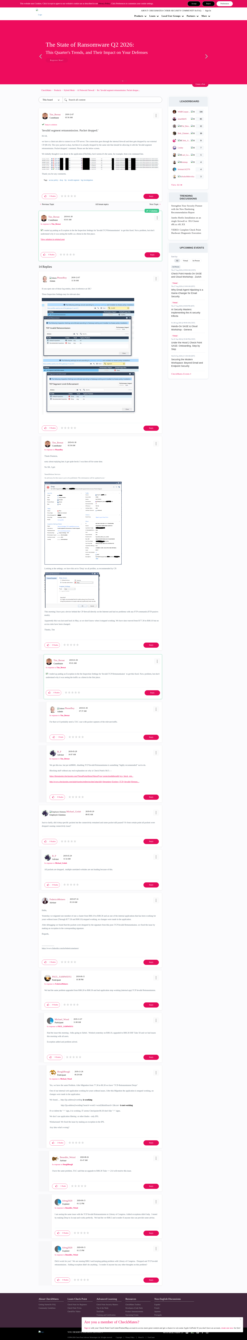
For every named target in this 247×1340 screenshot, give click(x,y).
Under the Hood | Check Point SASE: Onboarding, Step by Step (186, 345)
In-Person (176, 267)
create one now (227, 1328)
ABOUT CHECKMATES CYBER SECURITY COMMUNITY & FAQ (171, 11)
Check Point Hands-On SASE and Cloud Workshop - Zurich (186, 275)
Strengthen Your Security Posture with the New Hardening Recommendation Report (186, 209)
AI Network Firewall (85, 90)
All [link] (177, 261)
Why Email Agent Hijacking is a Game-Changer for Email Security (187, 293)
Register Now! (56, 60)
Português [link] (158, 1315)
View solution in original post (53, 239)
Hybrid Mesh (69, 90)
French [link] (156, 1308)
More (204, 16)
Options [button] (159, 90)
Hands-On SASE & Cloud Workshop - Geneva (184, 328)
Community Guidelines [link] (47, 1308)
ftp (65, 180)
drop (61, 180)
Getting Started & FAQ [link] (47, 1305)
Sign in (87, 1328)
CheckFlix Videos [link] (74, 1311)
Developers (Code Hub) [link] (134, 1308)
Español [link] (157, 1305)
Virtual (175, 283)
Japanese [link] (157, 1311)
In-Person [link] (196, 261)
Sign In (208, 11)
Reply (151, 196)
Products (138, 16)
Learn (152, 16)
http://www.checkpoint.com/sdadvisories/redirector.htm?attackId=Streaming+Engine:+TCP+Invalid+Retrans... (94, 782)
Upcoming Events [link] (131, 1315)
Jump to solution (51, 125)
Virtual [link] (185, 261)
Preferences (224, 4)
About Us (141, 1337)
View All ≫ (177, 185)
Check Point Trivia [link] (74, 1308)
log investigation (87, 180)
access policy (53, 180)
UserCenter (151, 1337)
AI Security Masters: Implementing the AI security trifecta (185, 312)
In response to (51, 224)
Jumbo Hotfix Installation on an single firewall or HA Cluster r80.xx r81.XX (186, 221)
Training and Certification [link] (106, 1315)
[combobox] (112, 100)
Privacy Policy (104, 3)
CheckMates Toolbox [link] (133, 1305)
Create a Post (200, 84)
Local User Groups (171, 16)
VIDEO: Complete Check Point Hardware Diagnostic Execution (186, 231)
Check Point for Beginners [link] (77, 1305)
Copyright (119, 1337)
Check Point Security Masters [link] (107, 1305)
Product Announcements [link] (134, 1311)
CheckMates (46, 90)
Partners (191, 16)
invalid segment (73, 180)
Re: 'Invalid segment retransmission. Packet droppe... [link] (118, 90)
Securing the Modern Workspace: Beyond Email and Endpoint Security (187, 362)
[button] (193, 3)
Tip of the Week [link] (102, 1308)
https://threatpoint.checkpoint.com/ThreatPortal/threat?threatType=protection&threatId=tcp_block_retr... (91, 776)
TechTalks (100, 1311)
